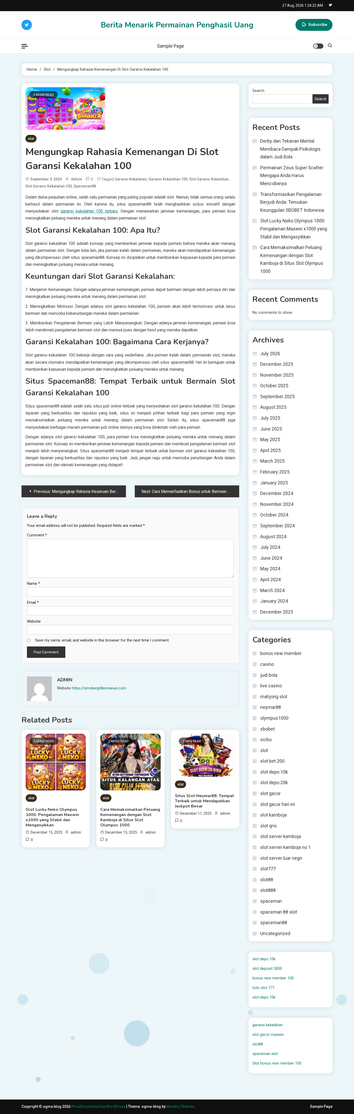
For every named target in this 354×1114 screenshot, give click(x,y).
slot (31, 139)
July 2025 (270, 418)
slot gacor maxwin (268, 1034)
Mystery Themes (180, 1106)
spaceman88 (85, 186)
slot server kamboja (280, 836)
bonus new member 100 (273, 978)
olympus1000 (274, 718)
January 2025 (274, 482)
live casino (271, 685)
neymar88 (270, 707)
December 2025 (276, 364)
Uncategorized (275, 933)
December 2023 (276, 612)
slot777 (268, 868)
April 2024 (270, 579)
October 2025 (274, 385)
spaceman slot (265, 1053)
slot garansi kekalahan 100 (48, 186)
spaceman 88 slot (278, 912)
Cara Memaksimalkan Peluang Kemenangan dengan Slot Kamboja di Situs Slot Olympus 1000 (130, 817)
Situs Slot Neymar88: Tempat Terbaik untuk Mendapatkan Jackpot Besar (204, 801)
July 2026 (270, 353)
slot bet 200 (272, 761)
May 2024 (270, 568)
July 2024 (270, 547)
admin (76, 179)
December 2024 (276, 493)
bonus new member (281, 653)
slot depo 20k (274, 782)
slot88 (266, 879)
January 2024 (274, 601)
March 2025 (272, 461)
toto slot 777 (263, 987)
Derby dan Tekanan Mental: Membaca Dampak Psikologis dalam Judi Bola (290, 148)
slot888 (268, 890)
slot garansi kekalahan (209, 179)
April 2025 (270, 450)
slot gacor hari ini (277, 804)
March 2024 (272, 590)
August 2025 (273, 407)
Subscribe (317, 24)
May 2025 (270, 439)
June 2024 (271, 558)
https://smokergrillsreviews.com (99, 688)
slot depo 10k (274, 772)
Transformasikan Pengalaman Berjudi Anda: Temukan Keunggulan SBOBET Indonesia (292, 202)
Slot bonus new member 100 (276, 1063)
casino (267, 664)
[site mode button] (318, 46)
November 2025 (276, 375)
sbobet (267, 729)
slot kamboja (273, 815)
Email (33, 602)
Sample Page (170, 46)
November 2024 (276, 504)
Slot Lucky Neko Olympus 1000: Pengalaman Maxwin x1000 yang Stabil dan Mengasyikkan (52, 817)
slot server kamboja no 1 (285, 847)
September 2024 (277, 525)
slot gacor (270, 793)
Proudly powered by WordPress (98, 1106)
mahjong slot (273, 696)
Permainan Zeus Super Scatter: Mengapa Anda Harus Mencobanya (292, 175)
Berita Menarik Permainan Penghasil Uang (177, 25)
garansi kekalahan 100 (167, 179)
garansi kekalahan (131, 179)
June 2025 (271, 429)
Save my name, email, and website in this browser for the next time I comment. (102, 640)
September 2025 (277, 396)
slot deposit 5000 (267, 968)
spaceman (271, 901)
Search (258, 90)
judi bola (268, 675)
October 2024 (274, 515)
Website (34, 621)
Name (33, 583)
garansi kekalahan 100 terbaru (89, 211)
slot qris (268, 825)
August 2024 (273, 536)
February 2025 (274, 472)
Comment (37, 535)
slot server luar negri (281, 858)
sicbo (266, 739)
